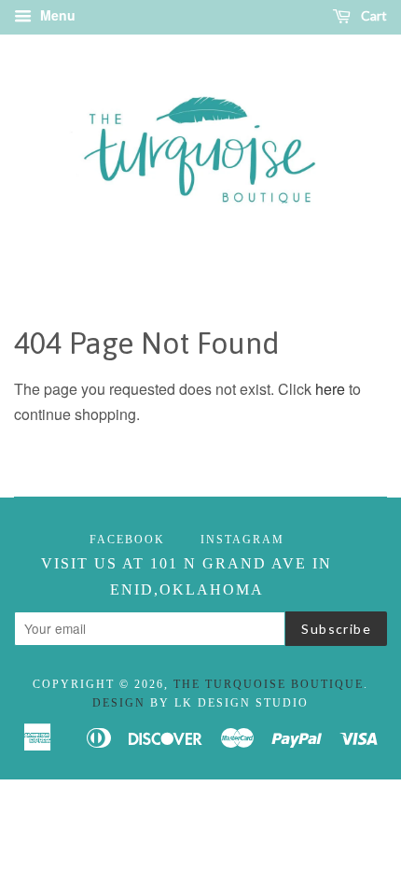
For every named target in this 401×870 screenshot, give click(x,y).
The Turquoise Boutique (268, 684)
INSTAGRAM (242, 539)
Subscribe (336, 629)
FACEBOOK (127, 539)
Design (118, 702)
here (330, 389)
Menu (56, 15)
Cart (372, 15)
